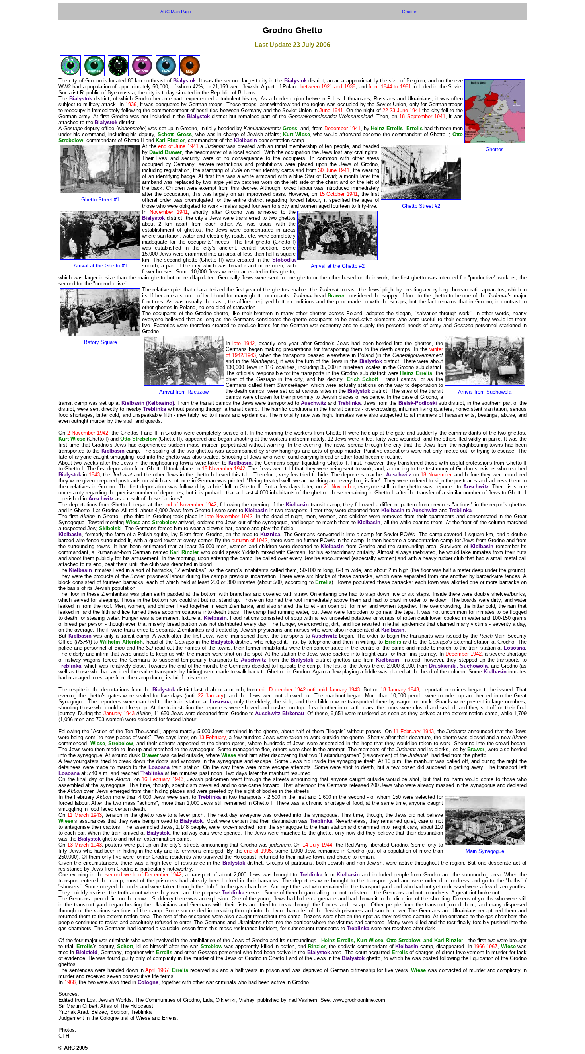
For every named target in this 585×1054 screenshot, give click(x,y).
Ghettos (409, 11)
